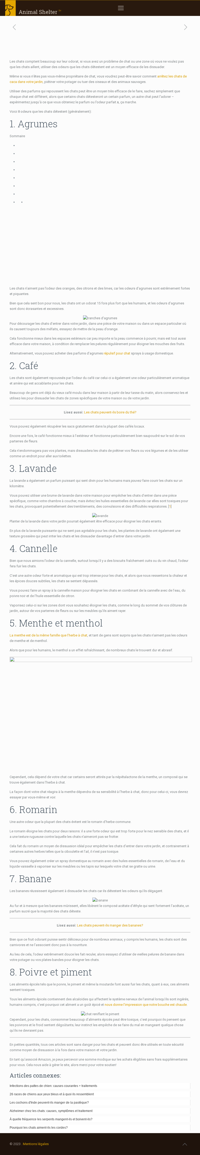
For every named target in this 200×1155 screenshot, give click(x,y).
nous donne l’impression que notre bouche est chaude (146, 1005)
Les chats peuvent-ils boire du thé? (110, 412)
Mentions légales (36, 1144)
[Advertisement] (100, 245)
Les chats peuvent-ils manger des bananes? (110, 925)
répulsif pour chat (117, 353)
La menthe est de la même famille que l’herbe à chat (48, 635)
